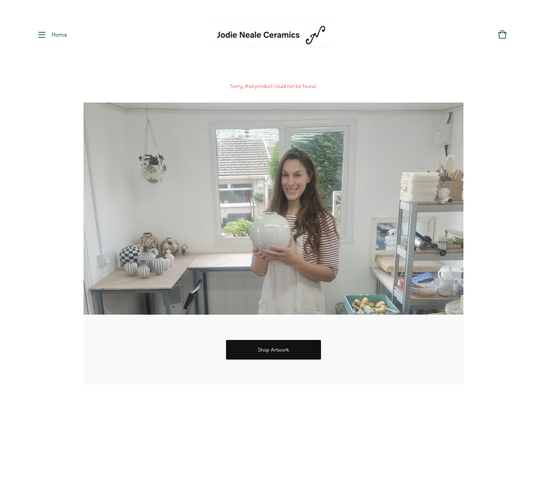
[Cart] (502, 37)
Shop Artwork (273, 350)
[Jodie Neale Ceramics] (273, 34)
